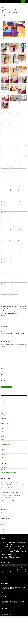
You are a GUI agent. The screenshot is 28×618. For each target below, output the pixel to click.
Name (2, 368)
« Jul (2, 578)
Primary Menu (26, 1)
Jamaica (2, 434)
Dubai (2, 421)
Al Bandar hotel (10, 542)
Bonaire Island (4, 410)
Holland (2, 428)
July (19, 548)
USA (2, 457)
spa (13, 554)
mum (2, 553)
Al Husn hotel (22, 542)
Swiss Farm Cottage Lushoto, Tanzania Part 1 (14, 484)
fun (19, 546)
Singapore (3, 449)
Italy (2, 431)
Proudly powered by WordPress (7, 614)
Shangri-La (4, 554)
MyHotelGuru (4, 469)
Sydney (20, 554)
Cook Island (3, 418)
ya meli (14, 557)
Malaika (4, 551)
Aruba (2, 405)
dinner (9, 546)
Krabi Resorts (4, 467)
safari (21, 553)
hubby (12, 548)
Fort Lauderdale (4, 423)
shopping (10, 554)
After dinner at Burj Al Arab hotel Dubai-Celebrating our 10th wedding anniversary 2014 (13, 588)
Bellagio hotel (14, 544)
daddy (6, 546)
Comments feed (4, 527)
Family (12, 546)
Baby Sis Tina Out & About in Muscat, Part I (10, 327)
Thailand (3, 454)
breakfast (21, 544)
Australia (3, 408)
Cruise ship (3, 546)
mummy (4, 553)
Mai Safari (3, 2)
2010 (2, 542)
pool (12, 553)
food (18, 546)
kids (21, 549)
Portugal (3, 447)
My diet (2, 436)
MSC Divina (22, 551)
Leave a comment (14, 17)
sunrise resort (16, 554)
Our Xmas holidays (5, 444)
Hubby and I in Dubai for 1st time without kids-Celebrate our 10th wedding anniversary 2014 (13, 602)
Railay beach (16, 553)
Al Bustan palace (16, 542)
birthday (18, 544)
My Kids (2, 439)
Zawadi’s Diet (9, 487)
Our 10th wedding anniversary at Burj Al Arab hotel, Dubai (14, 598)
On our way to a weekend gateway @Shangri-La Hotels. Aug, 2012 (13, 333)
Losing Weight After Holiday (12, 492)
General (2, 426)
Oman (2, 7)
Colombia (3, 415)
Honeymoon (3, 548)
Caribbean (3, 413)
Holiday (22, 546)
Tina (9, 557)
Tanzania (3, 452)
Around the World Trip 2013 (7, 402)
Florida (15, 546)
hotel (8, 549)
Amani (9, 544)
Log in (2, 522)
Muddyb (2, 482)
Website (3, 380)
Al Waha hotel (3, 544)
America (3, 400)
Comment (3, 349)
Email (2, 374)
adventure (5, 542)
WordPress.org (4, 529)
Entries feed (3, 524)
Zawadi (7, 17)
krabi (24, 548)
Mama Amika (13, 551)
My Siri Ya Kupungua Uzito (12, 482)
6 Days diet (8, 497)
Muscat (7, 553)
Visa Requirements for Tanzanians (8, 472)
